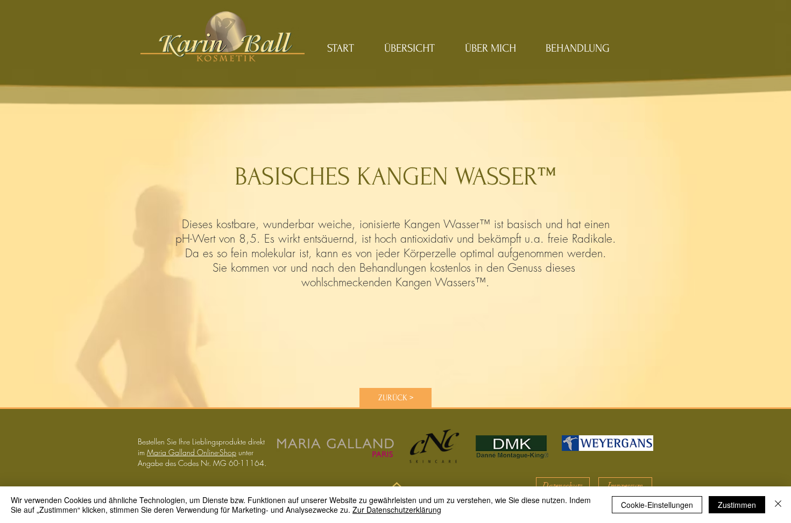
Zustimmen (737, 504)
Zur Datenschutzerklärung (396, 509)
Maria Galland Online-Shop (191, 452)
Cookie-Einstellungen (657, 504)
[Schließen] (778, 504)
